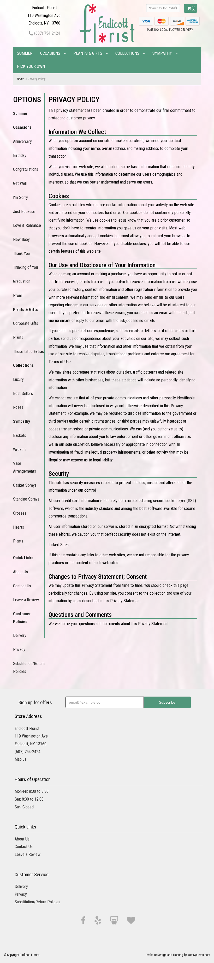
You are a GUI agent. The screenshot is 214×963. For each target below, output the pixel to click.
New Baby (21, 239)
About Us (20, 571)
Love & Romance (27, 225)
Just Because (24, 211)
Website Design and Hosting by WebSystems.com (178, 955)
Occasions (50, 53)
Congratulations (25, 169)
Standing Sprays (26, 499)
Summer (24, 53)
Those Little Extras (28, 351)
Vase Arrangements (24, 467)
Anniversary (22, 141)
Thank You (21, 253)
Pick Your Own (31, 66)
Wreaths (19, 449)
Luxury (18, 379)
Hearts (18, 527)
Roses (18, 407)
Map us (20, 759)
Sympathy (162, 53)
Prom (17, 295)
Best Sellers (23, 393)
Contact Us (22, 585)
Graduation (21, 281)
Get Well (20, 183)
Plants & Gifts (87, 53)
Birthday (19, 155)
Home (20, 79)
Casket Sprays (25, 485)
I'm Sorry (20, 197)
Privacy (19, 649)
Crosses (19, 513)
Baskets (19, 435)
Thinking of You (25, 267)
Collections (127, 53)
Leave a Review (26, 599)
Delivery (19, 635)
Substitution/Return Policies (28, 667)
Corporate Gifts (25, 323)
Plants (18, 337)
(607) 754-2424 (46, 33)
